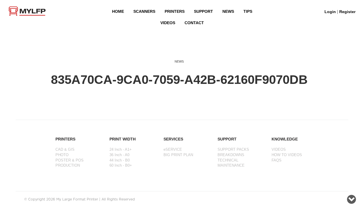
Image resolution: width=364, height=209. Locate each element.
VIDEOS (167, 22)
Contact (194, 22)
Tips (247, 11)
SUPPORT (203, 11)
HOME (118, 11)
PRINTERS (175, 11)
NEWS (228, 11)
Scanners (144, 11)
